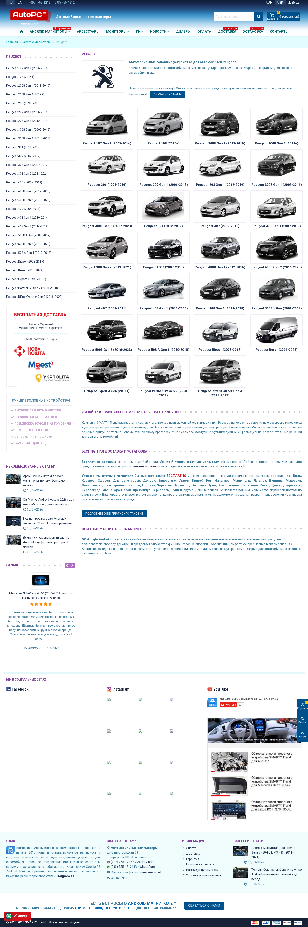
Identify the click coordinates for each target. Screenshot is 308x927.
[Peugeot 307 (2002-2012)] (220, 206)
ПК (138, 32)
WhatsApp (147, 867)
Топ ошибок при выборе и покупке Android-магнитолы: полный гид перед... (276, 874)
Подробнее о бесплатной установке (114, 513)
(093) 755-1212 (64, 2)
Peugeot (14, 57)
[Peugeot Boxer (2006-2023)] (276, 330)
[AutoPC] (30, 16)
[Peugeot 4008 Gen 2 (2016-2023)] (276, 248)
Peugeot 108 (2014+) (20, 77)
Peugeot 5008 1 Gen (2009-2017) (28, 235)
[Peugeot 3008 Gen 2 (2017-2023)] (107, 206)
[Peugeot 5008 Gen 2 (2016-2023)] (107, 330)
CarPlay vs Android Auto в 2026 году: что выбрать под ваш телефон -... (49, 502)
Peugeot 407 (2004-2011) (23, 208)
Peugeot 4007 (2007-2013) (24, 182)
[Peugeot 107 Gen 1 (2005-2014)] (107, 124)
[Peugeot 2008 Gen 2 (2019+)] (276, 124)
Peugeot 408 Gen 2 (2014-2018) (27, 226)
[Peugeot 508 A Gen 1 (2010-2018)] (163, 330)
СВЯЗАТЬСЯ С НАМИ (168, 94)
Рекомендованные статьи (30, 466)
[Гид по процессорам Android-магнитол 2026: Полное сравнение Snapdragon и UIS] (13, 521)
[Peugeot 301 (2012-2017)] (163, 206)
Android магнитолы (50, 31)
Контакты (279, 32)
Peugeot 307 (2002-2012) (23, 156)
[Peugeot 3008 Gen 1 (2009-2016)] (276, 165)
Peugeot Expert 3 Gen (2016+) (26, 279)
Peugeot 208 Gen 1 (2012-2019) (27, 120)
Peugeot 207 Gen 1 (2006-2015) (27, 112)
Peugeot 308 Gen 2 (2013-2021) (27, 173)
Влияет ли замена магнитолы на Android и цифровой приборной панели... (46, 542)
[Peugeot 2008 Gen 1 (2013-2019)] (220, 124)
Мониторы (116, 32)
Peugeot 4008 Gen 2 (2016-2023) (28, 200)
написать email (150, 872)
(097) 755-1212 (39, 2)
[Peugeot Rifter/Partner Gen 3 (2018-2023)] (220, 371)
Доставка (227, 31)
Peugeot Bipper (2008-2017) (25, 261)
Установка (253, 31)
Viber (149, 862)
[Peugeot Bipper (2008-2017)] (220, 330)
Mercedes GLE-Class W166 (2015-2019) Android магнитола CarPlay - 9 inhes (41, 596)
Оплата (204, 32)
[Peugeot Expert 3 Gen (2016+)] (107, 371)
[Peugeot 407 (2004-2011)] (107, 289)
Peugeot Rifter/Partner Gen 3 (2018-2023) (34, 296)
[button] (67, 565)
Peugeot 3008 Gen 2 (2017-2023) (28, 138)
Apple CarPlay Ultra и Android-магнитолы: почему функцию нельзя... (44, 480)
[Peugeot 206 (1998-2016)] (107, 165)
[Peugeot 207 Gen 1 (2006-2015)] (163, 165)
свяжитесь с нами (145, 466)
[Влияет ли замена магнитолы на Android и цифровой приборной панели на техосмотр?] (13, 540)
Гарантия (192, 859)
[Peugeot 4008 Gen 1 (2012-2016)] (220, 248)
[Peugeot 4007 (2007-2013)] (163, 248)
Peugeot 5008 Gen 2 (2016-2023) (28, 244)
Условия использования (203, 875)
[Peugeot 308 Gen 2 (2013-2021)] (107, 248)
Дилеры (183, 32)
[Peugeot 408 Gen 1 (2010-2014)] (163, 289)
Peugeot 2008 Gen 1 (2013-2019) (28, 85)
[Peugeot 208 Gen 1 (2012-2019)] (220, 165)
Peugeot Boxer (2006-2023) (24, 270)
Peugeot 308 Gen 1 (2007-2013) (27, 164)
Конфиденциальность (202, 870)
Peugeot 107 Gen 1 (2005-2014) (27, 68)
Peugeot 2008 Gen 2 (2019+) (25, 94)
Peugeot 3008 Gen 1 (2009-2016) (28, 129)
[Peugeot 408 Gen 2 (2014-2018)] (220, 289)
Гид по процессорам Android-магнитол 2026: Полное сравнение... (48, 521)
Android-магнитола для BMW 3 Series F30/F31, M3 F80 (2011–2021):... (273, 852)
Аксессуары (88, 32)
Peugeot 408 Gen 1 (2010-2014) (27, 217)
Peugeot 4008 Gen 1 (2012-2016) (28, 191)
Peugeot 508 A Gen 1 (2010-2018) (28, 252)
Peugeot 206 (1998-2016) (23, 103)
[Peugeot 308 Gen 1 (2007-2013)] (276, 206)
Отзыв (12, 565)
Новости (158, 32)
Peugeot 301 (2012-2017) (23, 147)
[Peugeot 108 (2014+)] (163, 124)
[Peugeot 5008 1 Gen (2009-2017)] (276, 289)
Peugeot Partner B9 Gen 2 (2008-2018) (32, 288)
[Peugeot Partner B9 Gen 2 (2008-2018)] (163, 371)
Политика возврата (200, 864)
